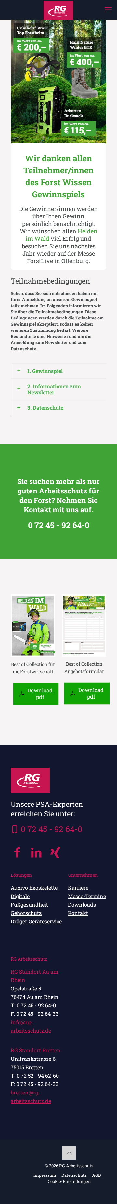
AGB (96, 1175)
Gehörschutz (26, 912)
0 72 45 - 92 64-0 (51, 829)
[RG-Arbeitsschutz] (58, 9)
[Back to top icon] (69, 1153)
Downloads (82, 904)
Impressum (44, 1175)
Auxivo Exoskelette (34, 887)
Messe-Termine (87, 896)
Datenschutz (74, 1175)
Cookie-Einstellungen (69, 1181)
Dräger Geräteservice (36, 921)
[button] (58, 370)
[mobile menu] (108, 9)
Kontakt (78, 912)
